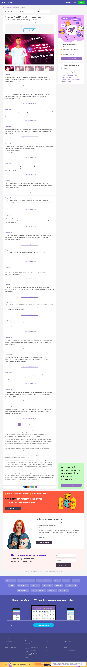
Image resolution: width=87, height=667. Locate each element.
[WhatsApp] (33, 487)
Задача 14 (8, 302)
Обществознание (28, 654)
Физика (57, 581)
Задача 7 (8, 180)
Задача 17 (8, 355)
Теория (46, 641)
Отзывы (65, 647)
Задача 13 (8, 284)
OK (83, 663)
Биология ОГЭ (63, 590)
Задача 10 (8, 232)
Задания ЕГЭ (47, 644)
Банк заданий (67, 638)
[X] (26, 487)
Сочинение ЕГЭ (67, 644)
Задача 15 (8, 320)
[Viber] (36, 487)
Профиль (27, 648)
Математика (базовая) (44, 581)
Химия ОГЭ (52, 590)
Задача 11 (8, 250)
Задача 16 (8, 337)
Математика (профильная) (26, 581)
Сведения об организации (10, 647)
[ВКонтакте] (24, 487)
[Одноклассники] (28, 487)
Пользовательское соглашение (71, 664)
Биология (76, 581)
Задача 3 (8, 109)
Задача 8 (8, 198)
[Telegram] (30, 487)
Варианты (46, 650)
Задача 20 (8, 407)
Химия (11, 585)
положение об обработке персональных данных (53, 571)
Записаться (12, 508)
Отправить (62, 565)
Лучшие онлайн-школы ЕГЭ (70, 650)
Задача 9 (8, 215)
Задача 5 (8, 144)
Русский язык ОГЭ (71, 585)
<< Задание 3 (9, 483)
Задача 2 (8, 92)
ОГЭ (45, 638)
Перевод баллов (67, 641)
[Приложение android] (6, 650)
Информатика (47, 585)
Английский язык (22, 585)
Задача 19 (8, 389)
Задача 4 (8, 126)
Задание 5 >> (50, 483)
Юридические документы (10, 644)
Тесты (46, 647)
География (58, 585)
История (66, 581)
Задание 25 (64, 68)
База (27, 651)
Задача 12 (8, 267)
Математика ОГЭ (22, 590)
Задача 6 (8, 163)
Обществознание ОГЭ (38, 590)
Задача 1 (8, 74)
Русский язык (10, 581)
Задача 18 (8, 372)
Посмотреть (28, 30)
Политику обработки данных (58, 664)
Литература (35, 585)
